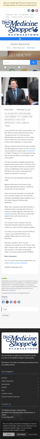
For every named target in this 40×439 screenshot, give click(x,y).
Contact (4, 387)
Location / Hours (16, 17)
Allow (9, 434)
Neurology (6, 315)
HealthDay (15, 293)
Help (16, 14)
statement (31, 151)
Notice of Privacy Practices (10, 396)
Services (4, 378)
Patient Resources (19, 48)
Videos (23, 67)
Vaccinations (6, 384)
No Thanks (21, 434)
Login (7, 19)
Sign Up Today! (28, 17)
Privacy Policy (32, 434)
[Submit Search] (33, 62)
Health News (11, 67)
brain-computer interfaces (18, 263)
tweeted (7, 214)
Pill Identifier (23, 14)
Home (8, 48)
